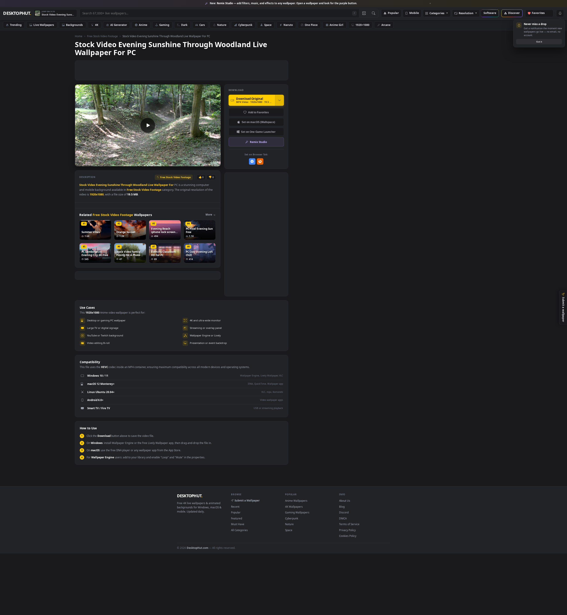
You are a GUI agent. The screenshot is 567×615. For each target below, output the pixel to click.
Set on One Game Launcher (258, 131)
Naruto (288, 25)
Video (91, 185)
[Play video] (147, 125)
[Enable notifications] (560, 13)
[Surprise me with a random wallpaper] (364, 13)
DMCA (343, 518)
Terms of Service (349, 524)
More (209, 214)
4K (96, 25)
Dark (184, 25)
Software (490, 13)
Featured (236, 518)
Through (126, 185)
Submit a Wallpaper (247, 500)
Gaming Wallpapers (297, 512)
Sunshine (113, 185)
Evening (101, 185)
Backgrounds (74, 25)
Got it (539, 41)
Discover (514, 13)
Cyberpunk (245, 25)
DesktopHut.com (197, 547)
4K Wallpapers (294, 506)
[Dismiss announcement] (430, 3)
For (171, 185)
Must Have (237, 524)
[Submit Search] (373, 13)
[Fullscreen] (215, 162)
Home (78, 36)
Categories (436, 13)
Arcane (385, 25)
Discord (344, 512)
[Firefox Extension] (260, 161)
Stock (83, 185)
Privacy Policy (347, 530)
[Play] (80, 162)
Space (268, 25)
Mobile (414, 13)
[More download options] (279, 100)
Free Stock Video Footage (102, 36)
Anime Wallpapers (296, 500)
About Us (344, 500)
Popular (393, 13)
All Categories (239, 530)
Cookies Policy (347, 536)
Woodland (140, 185)
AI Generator (118, 25)
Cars (202, 25)
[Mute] (190, 162)
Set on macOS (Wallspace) (258, 122)
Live (150, 185)
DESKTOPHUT (189, 495)
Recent (235, 506)
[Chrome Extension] (252, 161)
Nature (221, 25)
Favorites (540, 13)
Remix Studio (258, 142)
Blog (342, 506)
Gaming (164, 25)
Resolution (466, 13)
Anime (143, 25)
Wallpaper (161, 185)
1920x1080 (97, 194)
